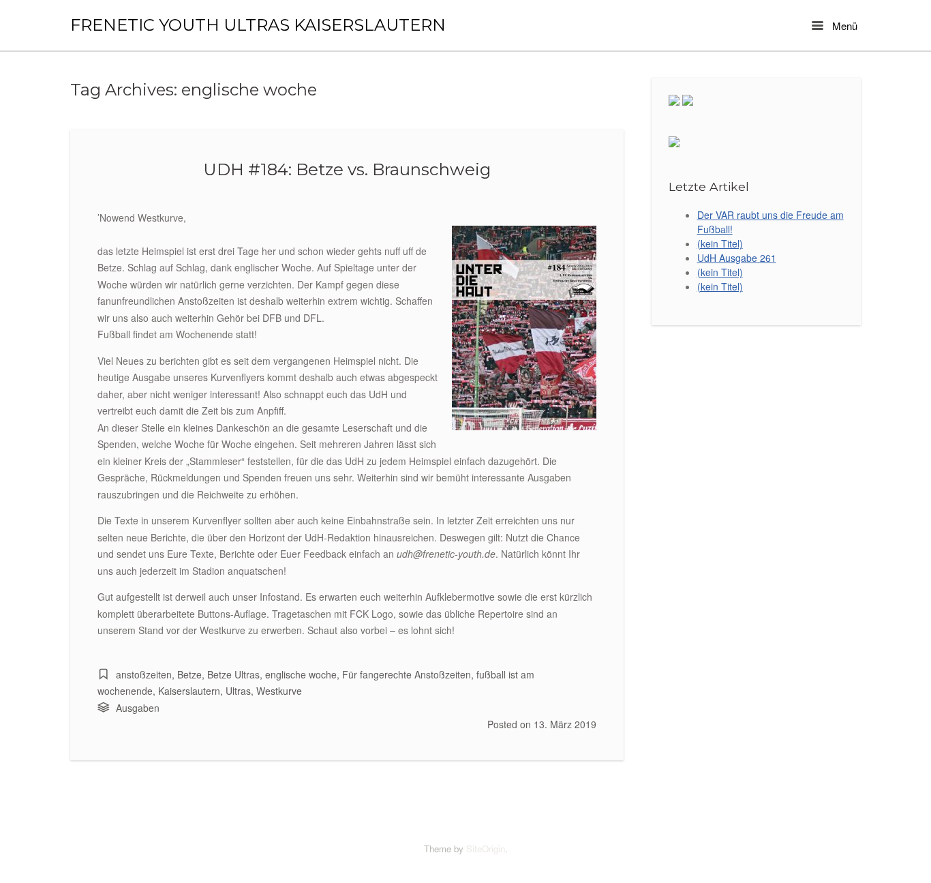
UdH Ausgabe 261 (736, 258)
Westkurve (279, 691)
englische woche (301, 674)
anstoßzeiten (144, 674)
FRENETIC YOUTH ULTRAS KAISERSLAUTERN (258, 25)
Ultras (238, 691)
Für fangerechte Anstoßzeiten (406, 674)
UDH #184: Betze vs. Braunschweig (347, 169)
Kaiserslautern (189, 691)
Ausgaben (137, 708)
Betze (189, 674)
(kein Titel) (720, 243)
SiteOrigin (485, 848)
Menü (843, 25)
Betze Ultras (233, 674)
